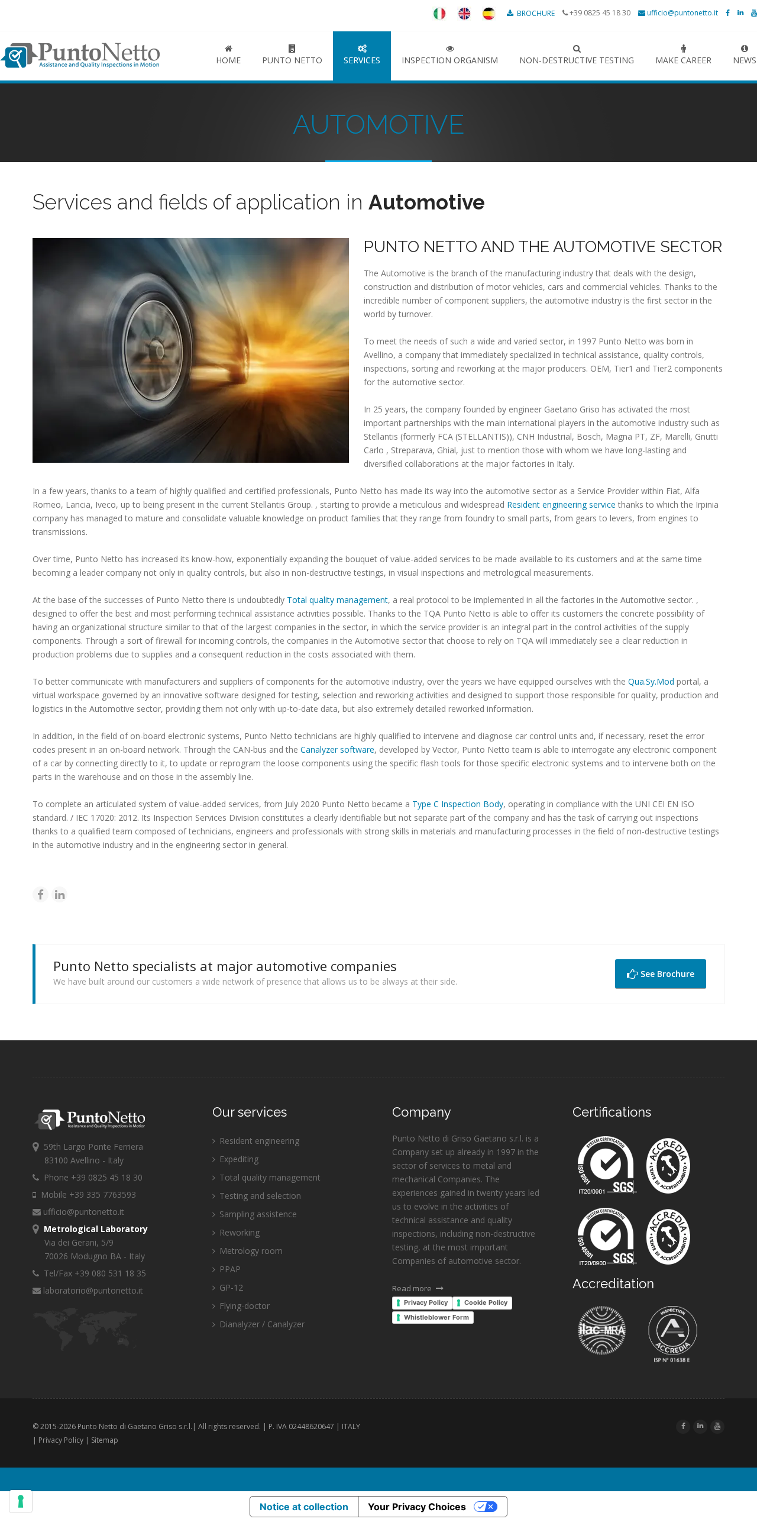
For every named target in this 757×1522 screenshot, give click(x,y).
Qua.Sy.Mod (651, 681)
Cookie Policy (485, 1302)
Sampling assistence (257, 1214)
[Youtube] (717, 1426)
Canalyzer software (336, 749)
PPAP (229, 1269)
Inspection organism (450, 60)
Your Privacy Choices (417, 1507)
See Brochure (666, 973)
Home (228, 60)
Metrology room (250, 1250)
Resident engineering (258, 1140)
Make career (683, 60)
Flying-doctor (243, 1305)
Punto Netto (94, 55)
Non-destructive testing (576, 60)
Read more (413, 1288)
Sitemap (104, 1440)
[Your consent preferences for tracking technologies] (20, 1501)
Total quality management (337, 599)
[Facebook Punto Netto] (728, 13)
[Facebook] (40, 894)
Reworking (238, 1232)
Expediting (237, 1159)
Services (362, 60)
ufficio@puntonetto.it (681, 13)
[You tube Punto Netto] (754, 13)
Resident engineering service (561, 504)
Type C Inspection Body (457, 804)
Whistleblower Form (436, 1317)
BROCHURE (535, 13)
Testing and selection (259, 1195)
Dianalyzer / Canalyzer (261, 1324)
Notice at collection (304, 1507)
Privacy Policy (426, 1302)
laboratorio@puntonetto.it (92, 1290)
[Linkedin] (59, 894)
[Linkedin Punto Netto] (740, 13)
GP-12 (230, 1287)
